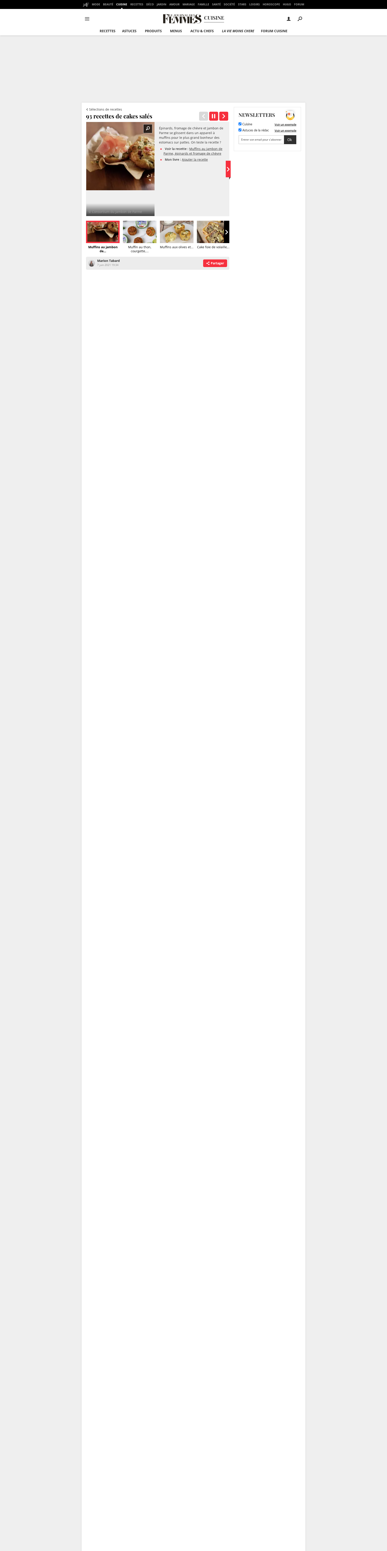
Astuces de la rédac (255, 130)
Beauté (108, 4)
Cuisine (121, 4)
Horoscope (271, 4)
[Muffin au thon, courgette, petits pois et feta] (223, 116)
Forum (299, 4)
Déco (150, 4)
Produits (153, 31)
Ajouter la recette (195, 159)
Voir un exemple (285, 124)
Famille (203, 4)
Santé (216, 4)
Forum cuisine (274, 31)
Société (229, 4)
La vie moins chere (238, 31)
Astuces (129, 31)
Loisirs (254, 4)
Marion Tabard (108, 261)
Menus (176, 31)
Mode (96, 4)
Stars (242, 4)
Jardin (161, 4)
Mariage (189, 4)
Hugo (287, 4)
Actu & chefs (202, 31)
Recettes (136, 4)
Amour (174, 4)
